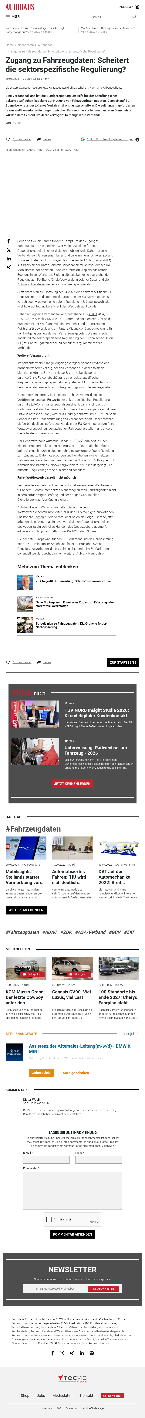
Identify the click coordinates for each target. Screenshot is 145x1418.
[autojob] (131, 1033)
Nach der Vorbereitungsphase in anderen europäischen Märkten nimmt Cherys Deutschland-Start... (118, 1013)
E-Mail (27, 1152)
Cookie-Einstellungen (94, 1408)
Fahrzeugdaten (27, 246)
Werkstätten (49, 507)
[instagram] (62, 1352)
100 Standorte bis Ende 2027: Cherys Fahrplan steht (118, 997)
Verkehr (72, 324)
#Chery (119, 984)
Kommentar (30, 1168)
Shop (25, 1395)
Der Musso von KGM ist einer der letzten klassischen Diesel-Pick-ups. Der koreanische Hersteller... (24, 1013)
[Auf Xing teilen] (9, 267)
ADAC (93, 314)
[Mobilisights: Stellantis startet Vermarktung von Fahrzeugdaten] (26, 848)
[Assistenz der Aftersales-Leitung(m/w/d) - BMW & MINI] (14, 1051)
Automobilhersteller (31, 284)
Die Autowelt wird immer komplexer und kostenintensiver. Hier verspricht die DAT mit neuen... (119, 893)
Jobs (41, 1395)
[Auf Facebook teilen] (8, 240)
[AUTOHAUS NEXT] (28, 692)
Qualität (86, 495)
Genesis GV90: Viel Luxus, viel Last (71, 994)
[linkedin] (82, 1352)
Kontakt (86, 1395)
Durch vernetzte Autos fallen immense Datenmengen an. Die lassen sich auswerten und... (24, 893)
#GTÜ (71, 864)
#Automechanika (125, 864)
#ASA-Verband (90, 932)
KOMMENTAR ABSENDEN (72, 1234)
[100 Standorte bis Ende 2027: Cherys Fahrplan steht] (119, 968)
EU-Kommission (93, 297)
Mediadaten (62, 1395)
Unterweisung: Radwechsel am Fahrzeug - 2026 (96, 750)
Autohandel (45, 45)
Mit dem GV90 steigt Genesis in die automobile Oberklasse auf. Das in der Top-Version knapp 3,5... (72, 1013)
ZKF (60, 319)
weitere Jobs (41, 1073)
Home (10, 45)
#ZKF (129, 932)
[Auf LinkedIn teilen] (9, 258)
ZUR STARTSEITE (123, 662)
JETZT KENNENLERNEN (72, 784)
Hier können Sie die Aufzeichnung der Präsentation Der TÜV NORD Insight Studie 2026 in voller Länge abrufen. (99, 724)
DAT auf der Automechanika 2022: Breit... (114, 877)
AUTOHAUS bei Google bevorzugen (110, 139)
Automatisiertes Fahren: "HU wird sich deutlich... (69, 877)
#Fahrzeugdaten (33, 829)
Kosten (39, 517)
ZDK (48, 319)
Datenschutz (72, 1408)
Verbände (24, 255)
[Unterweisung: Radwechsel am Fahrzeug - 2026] (35, 751)
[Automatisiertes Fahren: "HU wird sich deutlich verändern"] (72, 848)
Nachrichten (26, 45)
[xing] (72, 1352)
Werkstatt (45, 274)
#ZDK (66, 932)
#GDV (114, 932)
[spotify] (92, 1352)
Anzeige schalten (76, 1073)
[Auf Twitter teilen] (9, 250)
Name (79, 1152)
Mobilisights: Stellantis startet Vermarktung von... (25, 877)
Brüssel (88, 302)
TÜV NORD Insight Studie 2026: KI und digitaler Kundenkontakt (97, 713)
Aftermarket (94, 260)
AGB (59, 1408)
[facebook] (52, 1353)
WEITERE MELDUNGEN (26, 910)
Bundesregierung (96, 328)
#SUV (71, 984)
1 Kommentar (21, 139)
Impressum (46, 1408)
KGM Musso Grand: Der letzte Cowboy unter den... (25, 997)
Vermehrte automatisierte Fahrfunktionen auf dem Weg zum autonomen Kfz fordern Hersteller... (72, 893)
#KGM (25, 984)
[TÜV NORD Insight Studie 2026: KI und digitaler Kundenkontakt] (35, 714)
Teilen (47, 139)
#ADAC (49, 932)
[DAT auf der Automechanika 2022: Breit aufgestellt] (119, 848)
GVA (28, 319)
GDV (20, 319)
